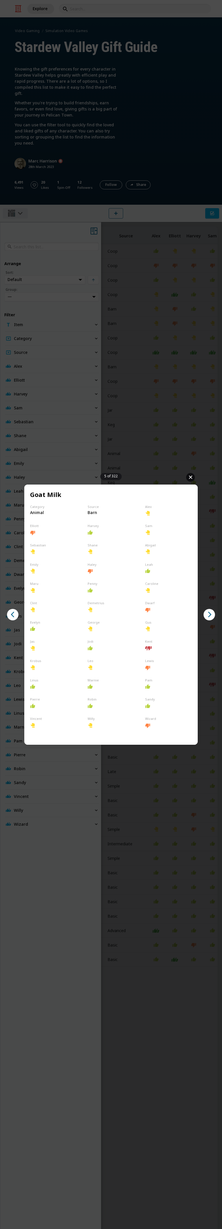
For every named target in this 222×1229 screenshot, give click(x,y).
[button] (12, 614)
